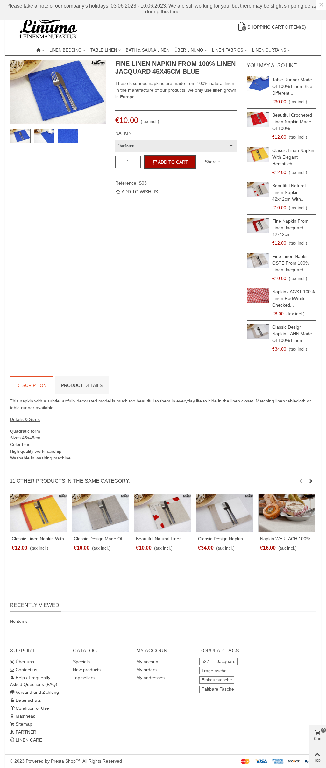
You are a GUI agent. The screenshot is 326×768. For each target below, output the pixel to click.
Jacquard (226, 661)
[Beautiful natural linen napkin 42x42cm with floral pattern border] (258, 189)
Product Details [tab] (82, 385)
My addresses (150, 677)
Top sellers (84, 677)
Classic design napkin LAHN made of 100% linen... (292, 333)
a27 (205, 661)
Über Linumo (188, 50)
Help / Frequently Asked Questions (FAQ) (33, 681)
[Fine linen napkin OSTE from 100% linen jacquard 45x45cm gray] (258, 260)
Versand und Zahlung (37, 692)
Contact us (26, 669)
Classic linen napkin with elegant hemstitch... (293, 157)
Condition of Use (32, 708)
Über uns (25, 661)
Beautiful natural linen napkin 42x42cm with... (289, 192)
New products (87, 669)
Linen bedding (65, 50)
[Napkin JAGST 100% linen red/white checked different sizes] (258, 295)
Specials (81, 661)
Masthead (26, 716)
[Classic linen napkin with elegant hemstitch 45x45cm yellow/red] (258, 154)
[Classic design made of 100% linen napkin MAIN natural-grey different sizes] (100, 513)
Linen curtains (269, 50)
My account (147, 661)
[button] (300, 481)
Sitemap (24, 724)
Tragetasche (214, 670)
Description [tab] (31, 385)
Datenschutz (28, 700)
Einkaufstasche (217, 679)
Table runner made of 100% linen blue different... (292, 86)
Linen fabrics (227, 50)
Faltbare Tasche (218, 689)
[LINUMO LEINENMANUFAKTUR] (51, 27)
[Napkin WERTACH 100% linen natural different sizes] (286, 513)
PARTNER (26, 732)
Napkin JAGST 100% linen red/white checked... (293, 298)
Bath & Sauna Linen (147, 50)
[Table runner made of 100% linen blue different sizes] (258, 83)
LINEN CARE (29, 740)
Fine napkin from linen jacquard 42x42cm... (290, 227)
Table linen (103, 50)
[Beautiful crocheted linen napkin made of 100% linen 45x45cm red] (258, 119)
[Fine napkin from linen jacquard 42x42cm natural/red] (258, 225)
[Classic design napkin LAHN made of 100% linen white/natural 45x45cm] (258, 331)
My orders (146, 669)
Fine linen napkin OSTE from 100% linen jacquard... (290, 263)
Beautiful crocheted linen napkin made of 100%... (292, 121)
